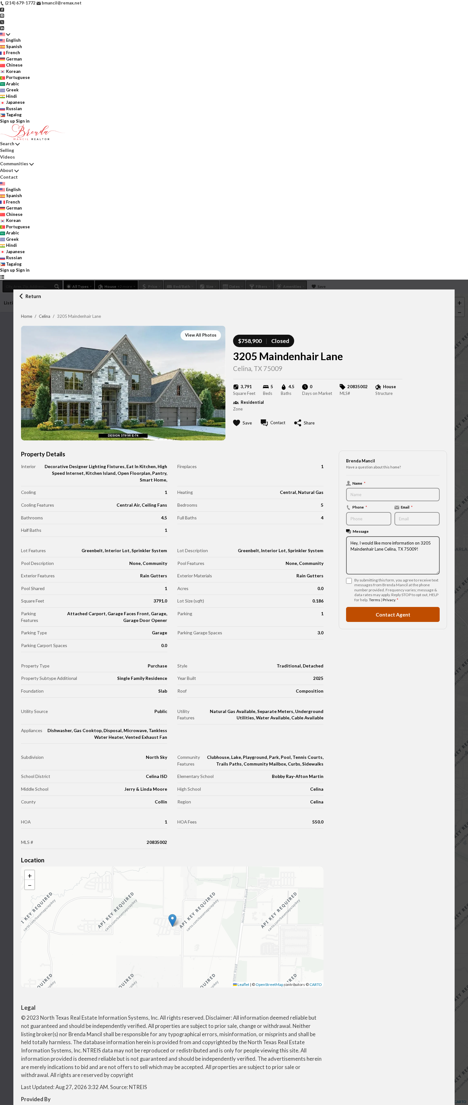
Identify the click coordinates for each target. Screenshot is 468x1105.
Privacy (389, 600)
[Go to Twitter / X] (2, 21)
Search (7, 143)
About (6, 170)
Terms (374, 600)
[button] (172, 920)
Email (407, 507)
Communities (14, 163)
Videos (7, 157)
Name (358, 483)
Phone (359, 507)
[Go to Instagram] (2, 15)
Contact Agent (393, 615)
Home (26, 316)
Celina (44, 316)
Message (361, 531)
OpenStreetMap (269, 984)
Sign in (23, 121)
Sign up (7, 121)
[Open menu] (2, 277)
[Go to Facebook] (2, 9)
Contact (9, 177)
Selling (7, 150)
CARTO (315, 984)
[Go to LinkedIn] (2, 27)
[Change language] (5, 34)
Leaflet (243, 984)
